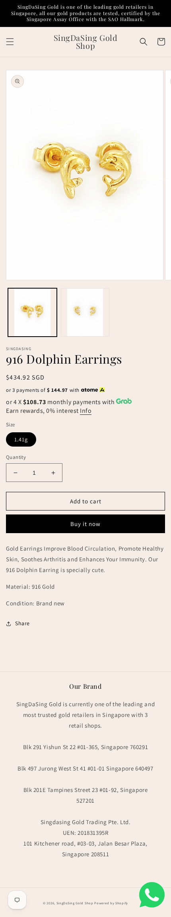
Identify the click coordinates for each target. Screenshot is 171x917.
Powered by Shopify (111, 903)
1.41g (21, 439)
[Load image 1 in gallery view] (32, 312)
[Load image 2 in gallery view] (85, 312)
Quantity (16, 457)
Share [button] (22, 623)
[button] (10, 41)
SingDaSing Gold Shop (74, 903)
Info (85, 410)
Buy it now (85, 524)
